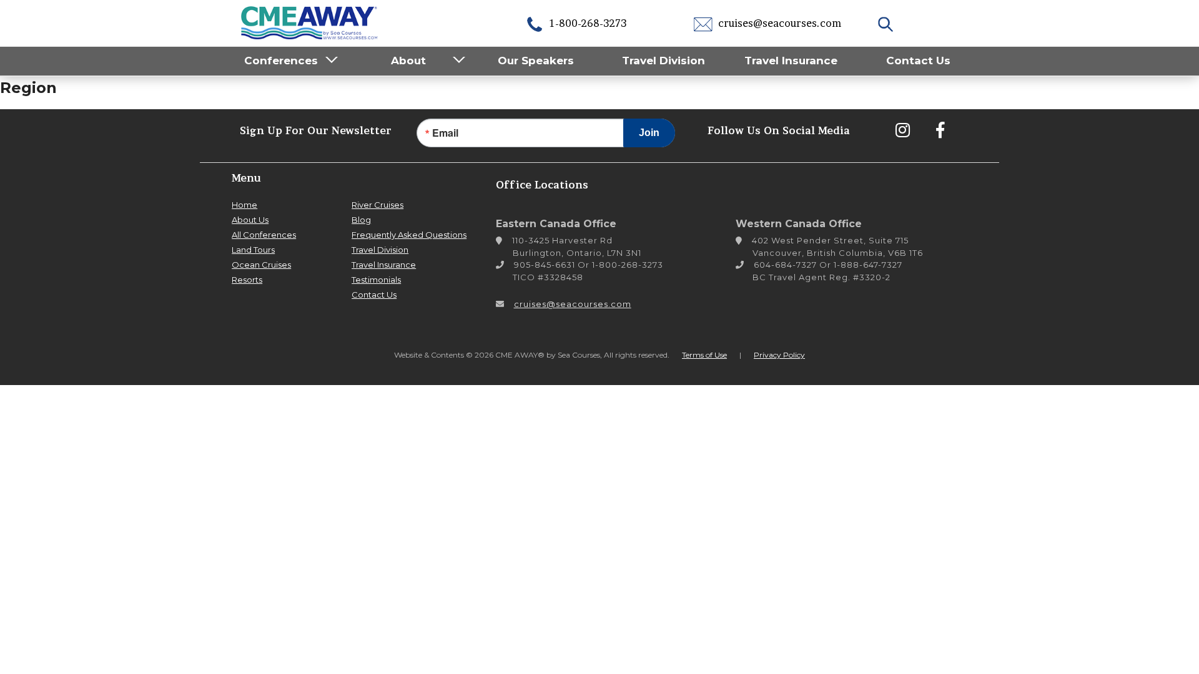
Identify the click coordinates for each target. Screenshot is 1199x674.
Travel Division (663, 60)
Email (445, 133)
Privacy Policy (779, 354)
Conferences (281, 60)
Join (649, 132)
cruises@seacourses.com (778, 23)
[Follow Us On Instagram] (902, 130)
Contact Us (918, 60)
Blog (361, 220)
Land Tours (253, 250)
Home (244, 205)
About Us (250, 220)
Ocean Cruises (261, 265)
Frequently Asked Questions (409, 235)
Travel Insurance (790, 60)
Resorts (247, 280)
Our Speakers (536, 60)
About (408, 60)
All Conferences (264, 235)
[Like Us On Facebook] (940, 130)
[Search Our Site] (887, 23)
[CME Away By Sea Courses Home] (310, 21)
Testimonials (376, 280)
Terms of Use (704, 354)
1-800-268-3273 (586, 23)
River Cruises (377, 205)
